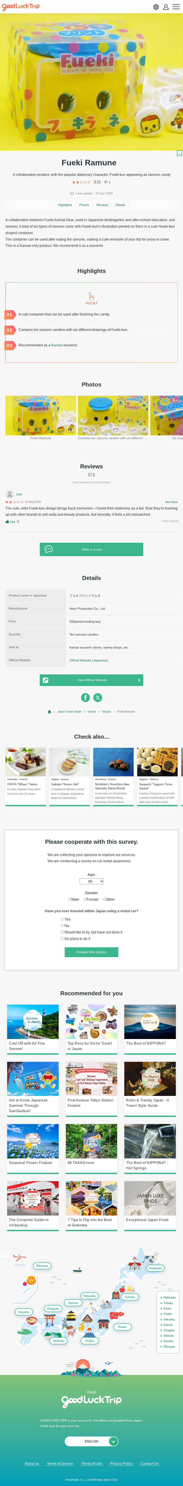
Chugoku (53, 1308)
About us (32, 1463)
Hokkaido (155, 1268)
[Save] (179, 153)
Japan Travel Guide (69, 711)
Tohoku (130, 1297)
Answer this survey (91, 952)
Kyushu (24, 1312)
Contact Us (149, 1463)
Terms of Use (91, 1463)
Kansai (56, 345)
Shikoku (58, 1341)
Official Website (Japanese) (88, 660)
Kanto (123, 1327)
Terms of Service (60, 1463)
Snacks (106, 711)
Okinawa (42, 1266)
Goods (92, 711)
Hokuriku (89, 1296)
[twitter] (97, 697)
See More (171, 502)
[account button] (166, 7)
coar (19, 494)
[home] (21, 8)
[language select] (156, 7)
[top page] (49, 711)
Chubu (89, 1341)
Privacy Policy (121, 1463)
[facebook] (85, 697)
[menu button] (176, 7)
